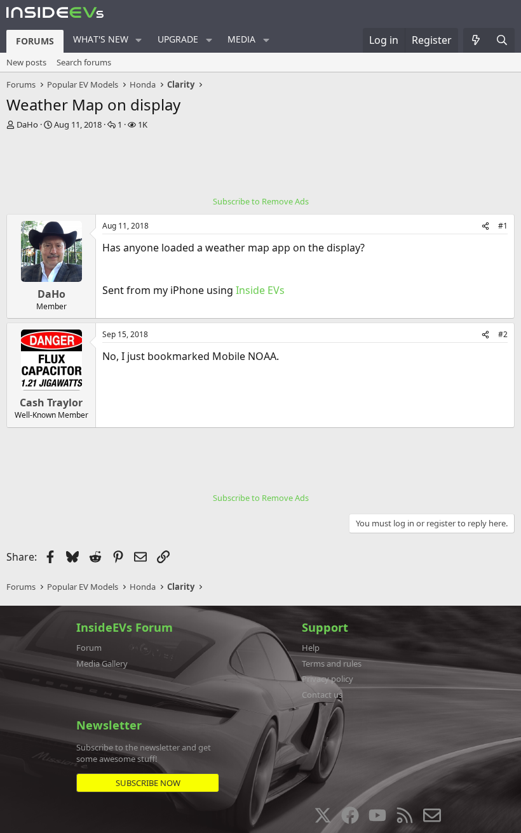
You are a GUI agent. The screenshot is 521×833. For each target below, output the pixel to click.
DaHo (27, 124)
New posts (26, 62)
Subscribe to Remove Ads (261, 201)
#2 (503, 334)
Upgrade (178, 39)
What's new (100, 39)
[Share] (485, 226)
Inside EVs (260, 290)
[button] (139, 40)
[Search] (502, 40)
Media (241, 39)
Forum (89, 647)
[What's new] (476, 40)
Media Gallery (102, 663)
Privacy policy (327, 678)
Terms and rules (332, 663)
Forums (35, 41)
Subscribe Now (148, 783)
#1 (503, 225)
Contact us (322, 694)
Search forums (84, 62)
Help (311, 647)
